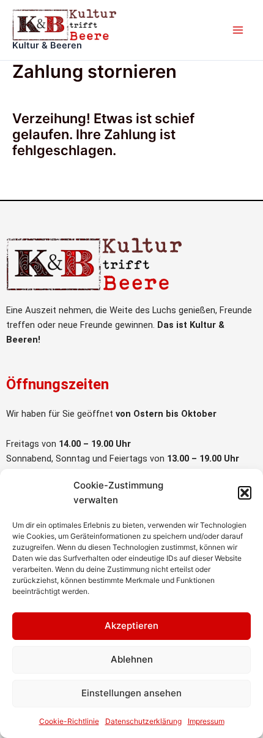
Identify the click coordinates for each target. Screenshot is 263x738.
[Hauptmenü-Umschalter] (238, 30)
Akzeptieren (131, 625)
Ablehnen (132, 659)
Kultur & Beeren (47, 45)
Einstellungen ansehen (131, 693)
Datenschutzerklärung (143, 721)
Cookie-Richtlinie (69, 721)
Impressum (206, 721)
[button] (245, 493)
